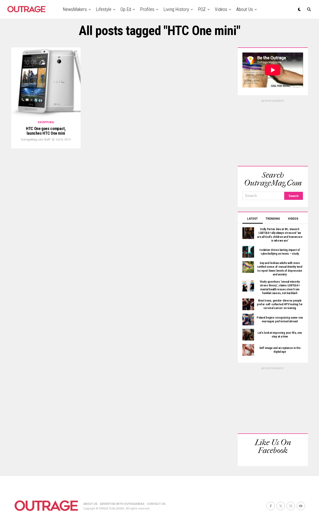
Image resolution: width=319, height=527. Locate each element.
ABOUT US (90, 504)
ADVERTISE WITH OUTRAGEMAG (122, 504)
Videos (221, 9)
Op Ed (126, 9)
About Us (244, 9)
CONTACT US (156, 504)
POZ (202, 9)
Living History (176, 9)
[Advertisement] (273, 132)
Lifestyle (103, 9)
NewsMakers (75, 9)
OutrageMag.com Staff (35, 139)
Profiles (147, 9)
